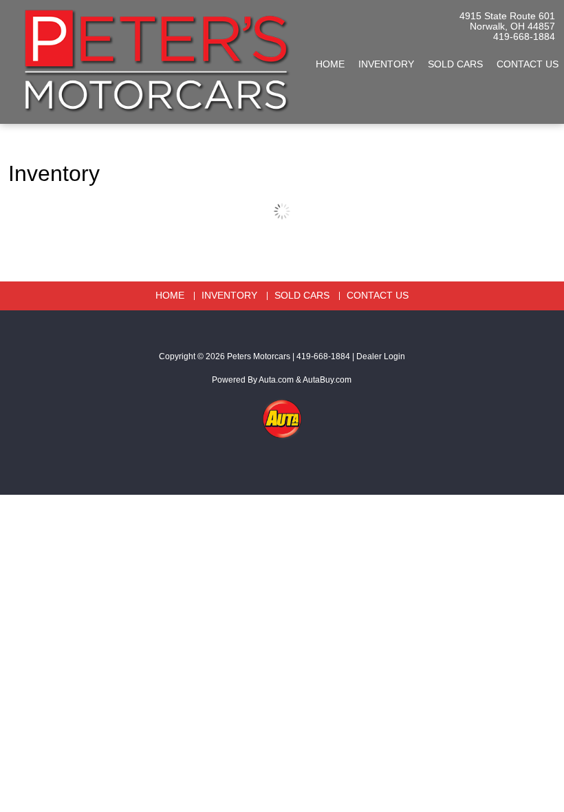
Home (330, 64)
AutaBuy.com (327, 380)
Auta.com (276, 380)
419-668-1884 (524, 37)
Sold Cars (455, 64)
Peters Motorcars (258, 356)
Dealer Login (380, 356)
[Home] (154, 55)
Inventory (386, 64)
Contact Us (378, 296)
